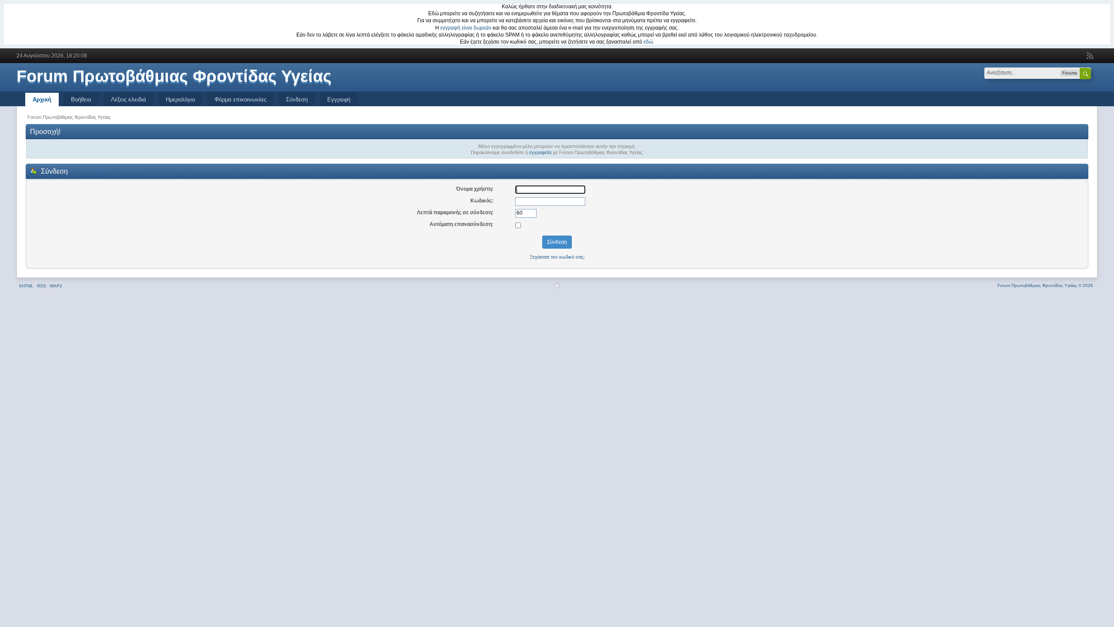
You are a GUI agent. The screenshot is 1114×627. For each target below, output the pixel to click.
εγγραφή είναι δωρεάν (465, 28)
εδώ (648, 42)
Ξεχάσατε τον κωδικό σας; (557, 257)
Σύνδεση (297, 99)
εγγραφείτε (540, 152)
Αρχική (42, 99)
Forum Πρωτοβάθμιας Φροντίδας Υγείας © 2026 (1045, 285)
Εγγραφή (338, 99)
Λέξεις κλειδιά (128, 99)
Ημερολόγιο (180, 99)
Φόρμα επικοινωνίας (240, 99)
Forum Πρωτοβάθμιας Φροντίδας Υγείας (174, 76)
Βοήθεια (81, 99)
